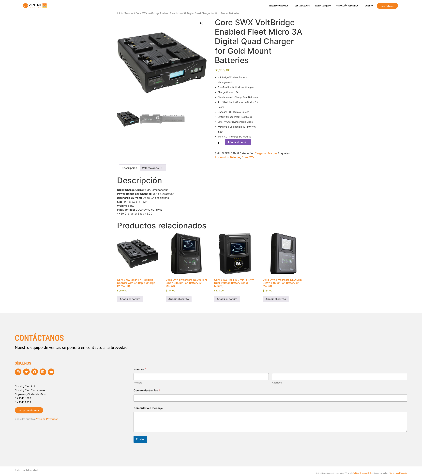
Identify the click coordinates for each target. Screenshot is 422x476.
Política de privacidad (362, 473)
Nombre (138, 382)
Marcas (129, 13)
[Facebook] (34, 371)
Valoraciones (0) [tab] (153, 168)
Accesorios (222, 157)
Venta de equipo (302, 5)
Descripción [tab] (129, 168)
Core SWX (248, 157)
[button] (202, 23)
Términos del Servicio (398, 473)
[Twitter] (26, 371)
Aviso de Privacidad (46, 418)
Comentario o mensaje (148, 408)
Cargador (261, 153)
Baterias (235, 157)
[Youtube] (51, 371)
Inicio (120, 13)
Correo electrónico (147, 390)
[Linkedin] (43, 371)
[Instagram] (18, 371)
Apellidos (277, 382)
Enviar (140, 439)
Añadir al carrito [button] (130, 299)
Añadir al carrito (238, 142)
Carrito (369, 5)
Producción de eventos (347, 5)
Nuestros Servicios (278, 5)
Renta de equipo (323, 5)
